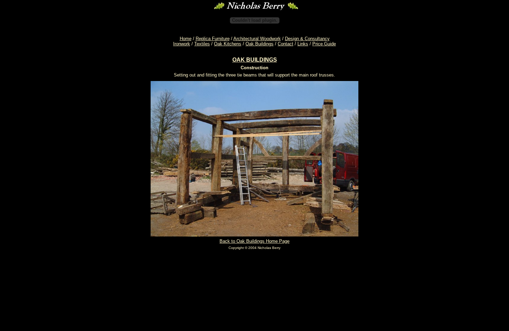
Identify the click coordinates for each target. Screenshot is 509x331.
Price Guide (324, 43)
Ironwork (181, 43)
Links (302, 43)
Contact (285, 43)
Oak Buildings (259, 43)
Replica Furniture (213, 38)
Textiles (202, 43)
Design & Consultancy (307, 38)
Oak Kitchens (227, 43)
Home (185, 38)
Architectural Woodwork (257, 38)
